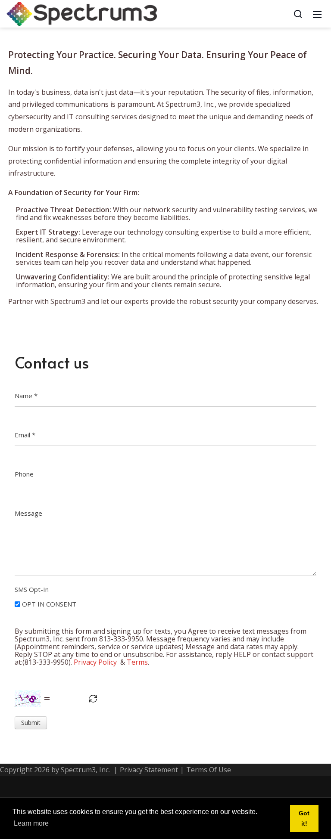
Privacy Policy (95, 662)
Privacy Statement (149, 769)
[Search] (298, 14)
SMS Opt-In (32, 589)
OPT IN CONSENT (49, 604)
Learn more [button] (31, 823)
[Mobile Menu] (317, 13)
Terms (137, 662)
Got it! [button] (304, 818)
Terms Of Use (208, 769)
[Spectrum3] (81, 13)
